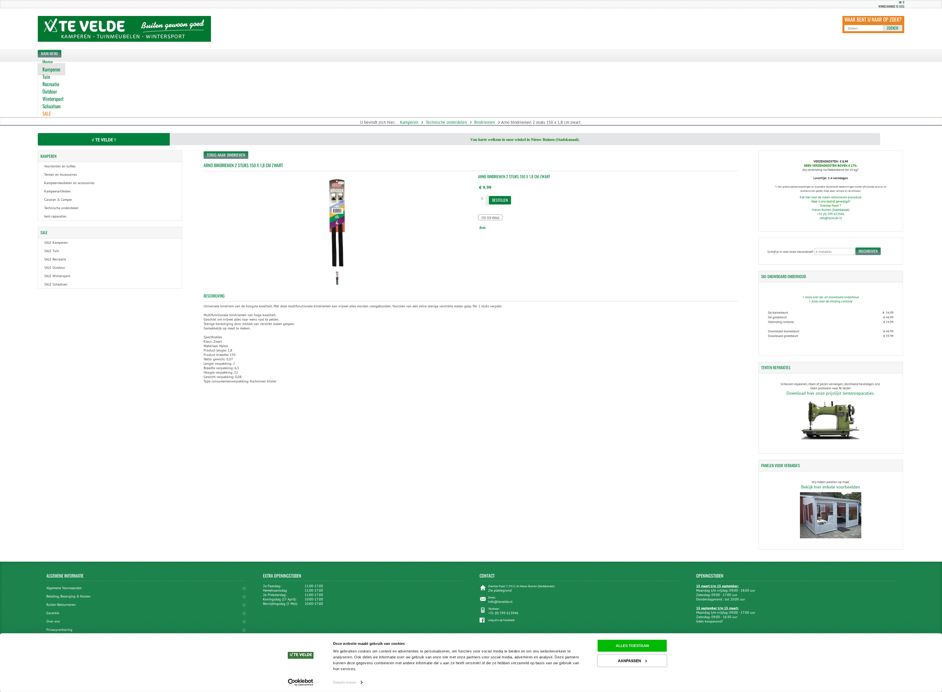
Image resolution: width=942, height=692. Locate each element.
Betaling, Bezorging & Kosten (68, 596)
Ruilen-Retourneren (61, 604)
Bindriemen (484, 122)
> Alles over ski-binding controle (830, 301)
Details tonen (344, 682)
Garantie (52, 613)
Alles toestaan (632, 646)
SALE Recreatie (55, 259)
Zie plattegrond (500, 590)
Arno (482, 227)
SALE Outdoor (54, 267)
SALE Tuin (51, 251)
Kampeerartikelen (57, 191)
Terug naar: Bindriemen (226, 155)
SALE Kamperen (56, 242)
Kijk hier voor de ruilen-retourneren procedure (831, 197)
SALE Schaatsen (55, 284)
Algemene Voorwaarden (64, 588)
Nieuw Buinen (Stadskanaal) (831, 210)
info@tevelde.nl (831, 218)
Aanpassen (629, 660)
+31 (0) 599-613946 (830, 214)
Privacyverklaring (59, 629)
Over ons (53, 621)
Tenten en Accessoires (60, 174)
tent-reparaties (55, 216)
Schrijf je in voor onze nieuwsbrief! (790, 252)
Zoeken (892, 28)
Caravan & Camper (58, 199)
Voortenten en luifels (60, 166)
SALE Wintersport (57, 276)
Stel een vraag (490, 218)
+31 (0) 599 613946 (503, 613)
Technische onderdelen (446, 122)
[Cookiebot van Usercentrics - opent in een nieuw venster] (300, 682)
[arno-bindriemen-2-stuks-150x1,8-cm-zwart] (337, 285)
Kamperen (409, 122)
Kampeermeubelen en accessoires (69, 183)
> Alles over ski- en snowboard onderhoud (831, 297)
